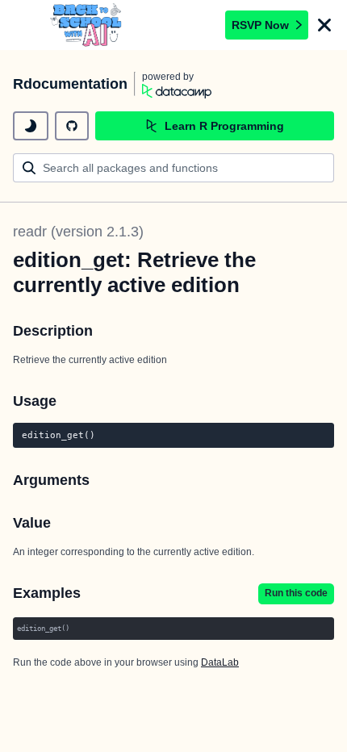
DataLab (220, 662)
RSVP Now (260, 25)
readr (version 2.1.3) (78, 232)
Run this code (296, 593)
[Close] (324, 25)
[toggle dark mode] (30, 125)
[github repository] (72, 125)
